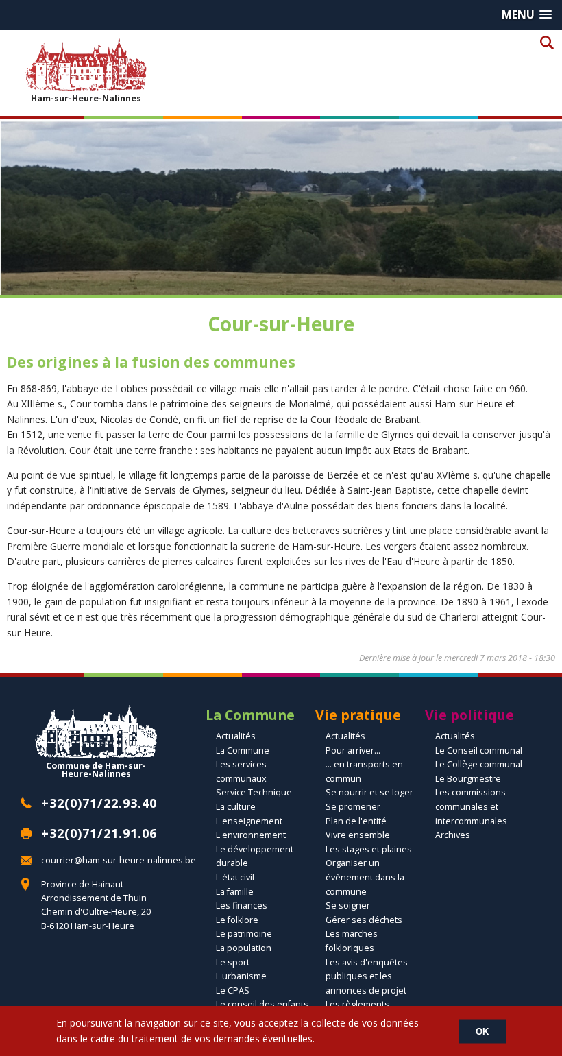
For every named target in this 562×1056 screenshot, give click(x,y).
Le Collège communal (478, 764)
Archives (452, 835)
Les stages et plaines (369, 849)
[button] (527, 14)
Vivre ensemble (358, 835)
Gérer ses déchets (364, 920)
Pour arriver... (353, 750)
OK (482, 1031)
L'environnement (251, 835)
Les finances (241, 905)
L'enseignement (249, 821)
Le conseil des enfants (262, 1004)
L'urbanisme (241, 976)
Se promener (353, 807)
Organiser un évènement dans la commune (365, 877)
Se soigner (348, 905)
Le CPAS (232, 990)
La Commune (242, 750)
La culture (236, 807)
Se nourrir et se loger (369, 792)
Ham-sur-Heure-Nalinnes (86, 98)
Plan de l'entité (356, 821)
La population (243, 948)
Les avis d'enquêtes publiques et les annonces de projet (367, 976)
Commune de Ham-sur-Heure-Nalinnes (96, 769)
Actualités (236, 736)
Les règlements (357, 1004)
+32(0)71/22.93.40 (99, 803)
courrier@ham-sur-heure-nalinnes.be (118, 860)
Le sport (232, 962)
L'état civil (235, 877)
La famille (235, 892)
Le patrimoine (244, 933)
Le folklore (237, 920)
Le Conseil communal (478, 750)
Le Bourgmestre (468, 778)
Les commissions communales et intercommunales (471, 806)
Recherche (546, 42)
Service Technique (254, 792)
